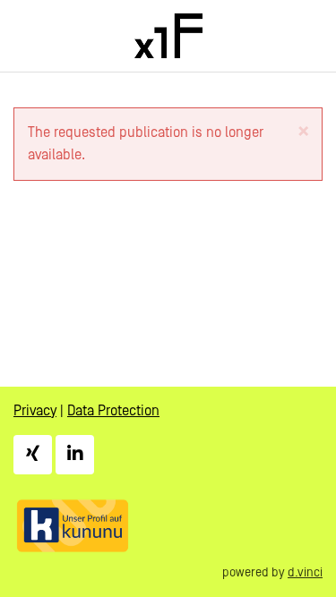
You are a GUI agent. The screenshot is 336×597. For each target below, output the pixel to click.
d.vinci (305, 573)
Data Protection (113, 411)
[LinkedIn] (75, 454)
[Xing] (32, 454)
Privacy (34, 411)
